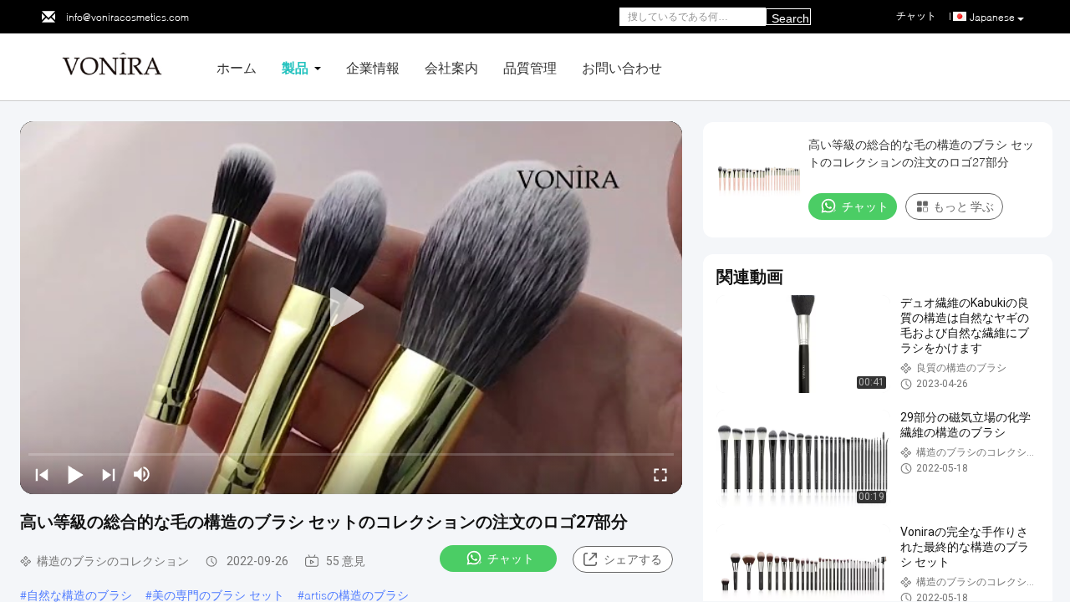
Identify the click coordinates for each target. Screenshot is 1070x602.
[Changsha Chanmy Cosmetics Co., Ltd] (112, 65)
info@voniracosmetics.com (127, 17)
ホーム (237, 67)
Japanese (992, 17)
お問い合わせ (622, 67)
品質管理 (530, 67)
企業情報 (373, 67)
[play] (351, 308)
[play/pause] (75, 474)
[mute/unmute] (142, 474)
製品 (295, 67)
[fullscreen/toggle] (660, 474)
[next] (108, 474)
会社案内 (451, 67)
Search (790, 18)
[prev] (42, 474)
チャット (510, 558)
